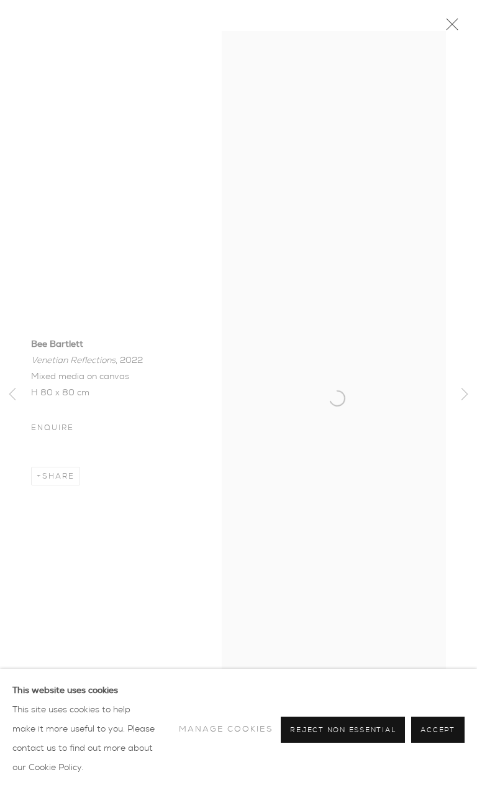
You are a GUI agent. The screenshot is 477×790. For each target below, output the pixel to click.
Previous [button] (12, 395)
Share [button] (58, 476)
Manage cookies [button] (226, 729)
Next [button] (464, 395)
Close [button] (449, 28)
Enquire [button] (52, 427)
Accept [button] (437, 730)
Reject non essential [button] (343, 730)
